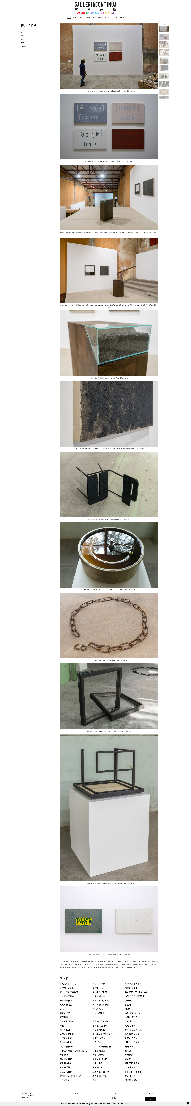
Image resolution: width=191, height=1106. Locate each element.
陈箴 (62, 1008)
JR (93, 1017)
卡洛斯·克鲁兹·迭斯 (100, 1021)
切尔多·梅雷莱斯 (67, 1046)
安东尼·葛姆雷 (131, 987)
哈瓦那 (97, 13)
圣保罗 (107, 13)
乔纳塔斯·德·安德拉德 (101, 1046)
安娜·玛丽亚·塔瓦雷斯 (134, 996)
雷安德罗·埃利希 (99, 1025)
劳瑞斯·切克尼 (98, 1029)
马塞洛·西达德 (66, 1038)
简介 (22, 32)
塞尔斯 (128, 1059)
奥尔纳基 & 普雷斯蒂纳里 (136, 992)
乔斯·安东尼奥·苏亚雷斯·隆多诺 (73, 1050)
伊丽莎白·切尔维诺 (133, 1071)
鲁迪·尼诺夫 (130, 1025)
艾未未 (128, 1000)
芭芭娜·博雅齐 (66, 1004)
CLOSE (128, 1104)
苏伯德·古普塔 (66, 1059)
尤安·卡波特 (130, 1067)
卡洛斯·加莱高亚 (67, 1021)
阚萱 (62, 1025)
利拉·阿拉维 (65, 1029)
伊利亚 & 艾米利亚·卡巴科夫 (72, 1075)
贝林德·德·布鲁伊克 (100, 1004)
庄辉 (94, 1079)
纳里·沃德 (96, 1042)
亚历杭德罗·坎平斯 (100, 1071)
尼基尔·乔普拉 (131, 1038)
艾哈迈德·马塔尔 (67, 996)
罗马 (102, 13)
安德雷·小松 (97, 987)
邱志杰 (128, 1050)
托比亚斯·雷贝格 (132, 1063)
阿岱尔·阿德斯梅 (67, 987)
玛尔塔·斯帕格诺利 (68, 1033)
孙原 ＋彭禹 (97, 1063)
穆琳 (92, 13)
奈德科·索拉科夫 (67, 1042)
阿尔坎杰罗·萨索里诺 (69, 992)
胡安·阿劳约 (65, 1013)
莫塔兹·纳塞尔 (98, 1038)
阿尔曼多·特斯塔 (99, 992)
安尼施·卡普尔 (66, 1000)
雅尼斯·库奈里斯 (99, 1075)
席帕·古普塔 (65, 1067)
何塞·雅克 (64, 1017)
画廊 (22, 43)
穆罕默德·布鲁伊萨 (133, 983)
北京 (87, 13)
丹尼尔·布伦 (97, 1008)
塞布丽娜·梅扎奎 (99, 1059)
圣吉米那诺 (81, 13)
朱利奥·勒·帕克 (131, 1079)
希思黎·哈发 (97, 1067)
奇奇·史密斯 (130, 1046)
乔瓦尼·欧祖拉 (98, 1050)
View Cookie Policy (117, 1104)
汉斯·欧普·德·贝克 (132, 1013)
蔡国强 (128, 1004)
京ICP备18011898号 (28, 1095)
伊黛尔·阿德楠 (66, 1071)
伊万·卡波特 (130, 1075)
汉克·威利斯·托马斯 (68, 983)
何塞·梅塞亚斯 (98, 1013)
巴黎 (112, 13)
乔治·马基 (64, 1054)
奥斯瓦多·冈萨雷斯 (100, 1000)
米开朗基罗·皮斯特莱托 (102, 1033)
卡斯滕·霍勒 (130, 1021)
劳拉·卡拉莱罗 (98, 983)
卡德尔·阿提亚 (131, 1017)
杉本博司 (129, 1054)
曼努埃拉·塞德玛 (132, 1033)
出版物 (23, 39)
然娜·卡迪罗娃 (98, 1054)
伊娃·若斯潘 (65, 1079)
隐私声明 (25, 1097)
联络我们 (23, 46)
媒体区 (77, 1093)
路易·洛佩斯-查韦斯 (133, 1029)
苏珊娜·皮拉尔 (66, 1063)
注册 (150, 1099)
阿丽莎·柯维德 (98, 996)
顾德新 (128, 1008)
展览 (22, 36)
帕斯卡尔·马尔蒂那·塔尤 (135, 1042)
